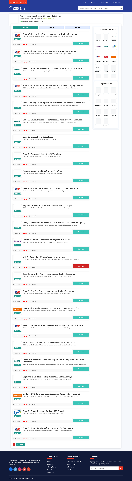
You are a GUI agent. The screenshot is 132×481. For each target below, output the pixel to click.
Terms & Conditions (53, 470)
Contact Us (50, 473)
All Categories (35, 19)
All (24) (25, 27)
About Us (50, 464)
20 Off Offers (117, 2)
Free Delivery (104, 2)
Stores (93, 2)
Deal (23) (77, 27)
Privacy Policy (52, 467)
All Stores (70, 467)
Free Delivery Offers (74, 461)
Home (84, 2)
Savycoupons (24, 19)
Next (22, 444)
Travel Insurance (48, 19)
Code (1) (51, 27)
